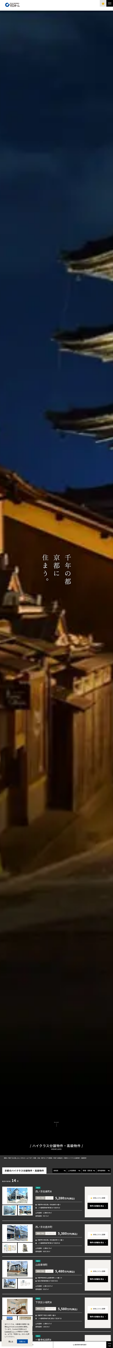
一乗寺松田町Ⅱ (43, 1339)
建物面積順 (101, 1170)
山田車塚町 (41, 1264)
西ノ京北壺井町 (43, 1227)
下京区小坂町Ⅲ (43, 1302)
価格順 (56, 1170)
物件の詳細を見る (97, 1206)
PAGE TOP (109, 1344)
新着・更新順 (87, 1170)
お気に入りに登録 (97, 1198)
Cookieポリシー (10, 1331)
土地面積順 (72, 1170)
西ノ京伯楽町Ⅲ (43, 1191)
